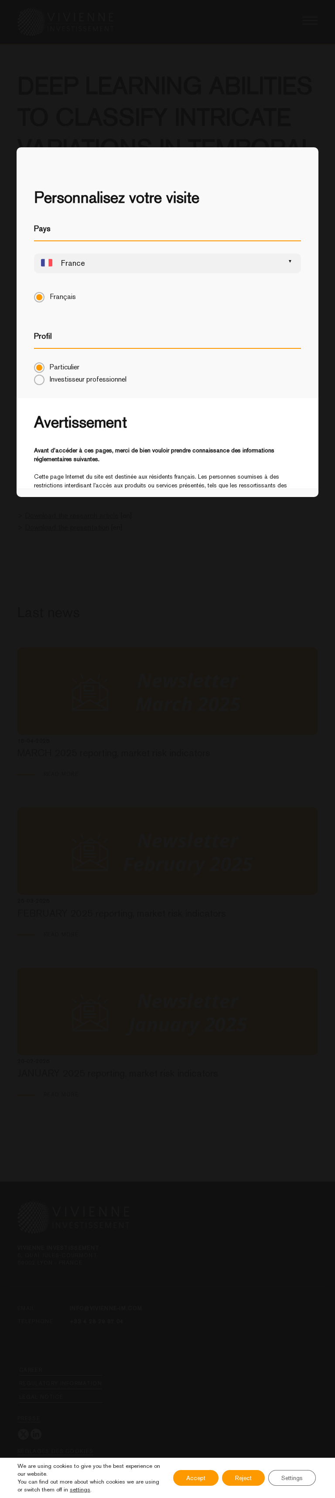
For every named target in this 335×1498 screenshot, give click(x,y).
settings (80, 1489)
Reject (243, 1477)
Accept (195, 1477)
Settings (292, 1477)
